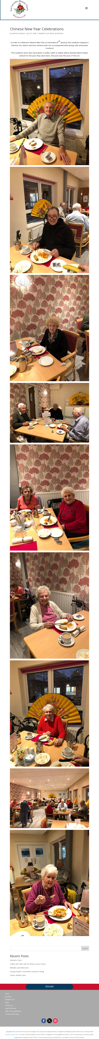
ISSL (8, 1034)
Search (85, 948)
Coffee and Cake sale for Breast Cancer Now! (27, 964)
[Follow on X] (49, 1020)
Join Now (8, 997)
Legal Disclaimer (10, 1008)
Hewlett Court (9, 1000)
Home (7, 994)
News (7, 1003)
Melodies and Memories (19, 968)
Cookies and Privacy (12, 1014)
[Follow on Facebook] (43, 1020)
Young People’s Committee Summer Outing (27, 971)
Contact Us (9, 1005)
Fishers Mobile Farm (18, 975)
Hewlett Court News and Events (50, 33)
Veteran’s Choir (16, 960)
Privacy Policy (14, 1034)
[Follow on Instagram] (55, 1020)
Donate (49, 986)
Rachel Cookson (18, 33)
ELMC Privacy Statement (13, 1011)
